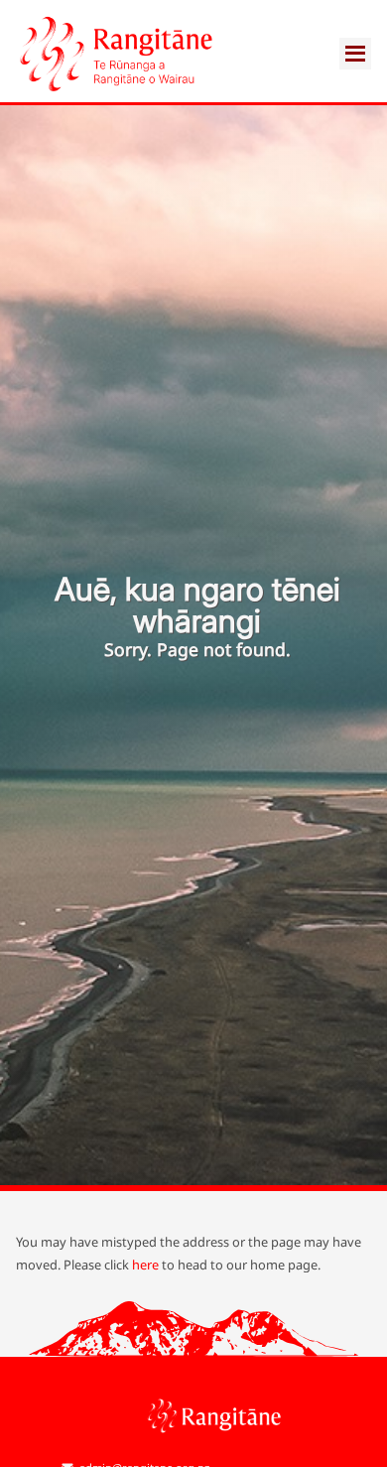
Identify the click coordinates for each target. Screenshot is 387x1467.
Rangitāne (115, 53)
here (145, 1264)
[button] (355, 65)
